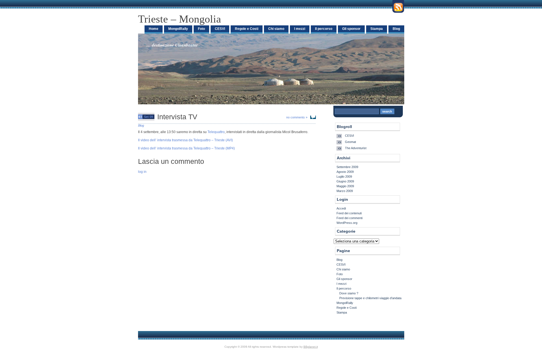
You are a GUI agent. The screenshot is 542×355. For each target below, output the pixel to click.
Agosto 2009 (345, 171)
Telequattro (216, 132)
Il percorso (323, 29)
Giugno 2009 (345, 181)
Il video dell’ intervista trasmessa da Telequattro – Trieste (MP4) (186, 148)
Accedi (341, 208)
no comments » (296, 117)
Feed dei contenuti (349, 213)
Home (153, 29)
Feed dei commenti (349, 218)
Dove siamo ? (348, 293)
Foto (201, 29)
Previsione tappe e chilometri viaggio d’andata (370, 298)
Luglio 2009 (344, 176)
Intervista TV (177, 117)
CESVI (220, 29)
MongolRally (178, 29)
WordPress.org (346, 222)
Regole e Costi (246, 29)
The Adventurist (355, 148)
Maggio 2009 (345, 186)
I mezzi (299, 29)
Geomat (350, 142)
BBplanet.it (310, 346)
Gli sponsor (351, 29)
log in (142, 172)
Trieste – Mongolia (179, 19)
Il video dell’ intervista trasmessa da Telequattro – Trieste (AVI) (185, 140)
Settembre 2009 (347, 167)
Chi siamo (276, 29)
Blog (396, 29)
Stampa (376, 29)
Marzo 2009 (344, 191)
